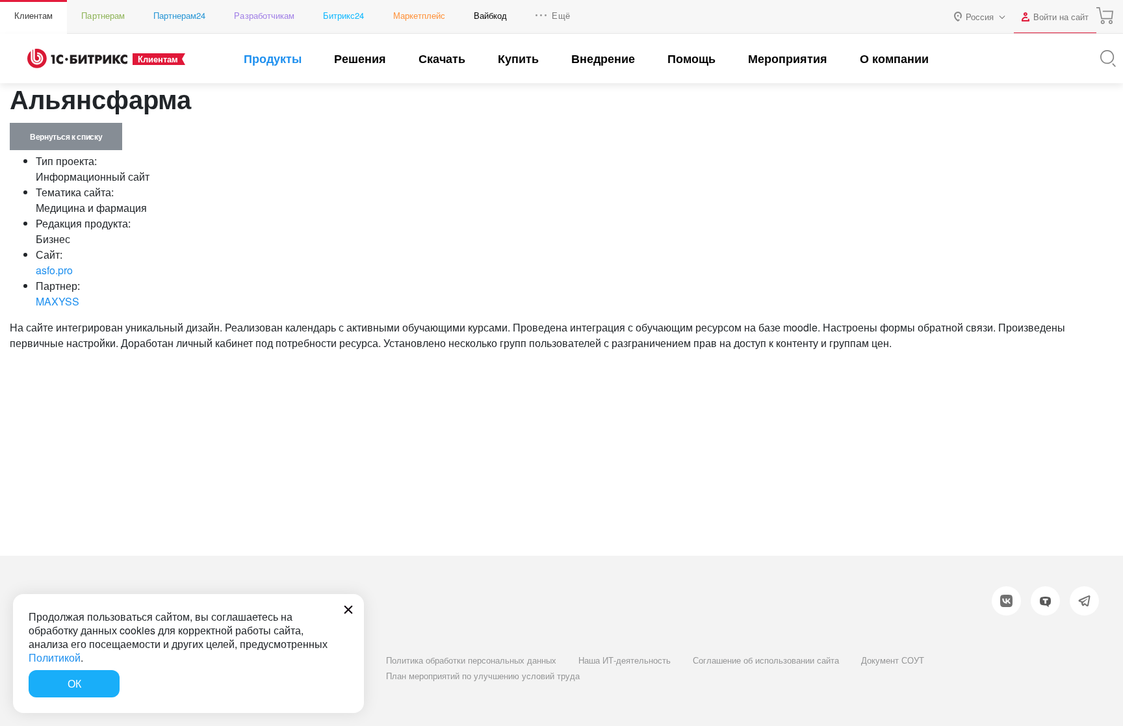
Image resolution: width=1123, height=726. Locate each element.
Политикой (55, 657)
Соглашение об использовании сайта (766, 660)
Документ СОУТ (892, 660)
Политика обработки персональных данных (471, 660)
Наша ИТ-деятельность (624, 660)
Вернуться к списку (66, 136)
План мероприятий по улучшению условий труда (483, 675)
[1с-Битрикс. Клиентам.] (77, 58)
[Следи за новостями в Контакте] (1006, 601)
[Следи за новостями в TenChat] (1045, 601)
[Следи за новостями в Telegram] (1084, 601)
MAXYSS (57, 301)
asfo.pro (54, 270)
